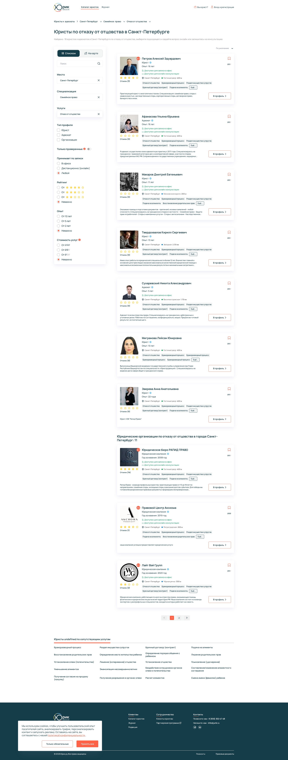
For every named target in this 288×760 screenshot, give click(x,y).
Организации (69, 139)
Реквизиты (200, 754)
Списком (70, 53)
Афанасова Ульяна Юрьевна (160, 116)
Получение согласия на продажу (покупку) (71, 678)
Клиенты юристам (164, 718)
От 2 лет (66, 226)
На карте (93, 53)
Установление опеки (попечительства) (74, 661)
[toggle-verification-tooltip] (84, 149)
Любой (65, 173)
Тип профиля (65, 125)
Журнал (105, 7)
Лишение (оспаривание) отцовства (118, 661)
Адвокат (66, 135)
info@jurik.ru (213, 723)
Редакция (132, 727)
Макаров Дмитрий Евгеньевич (162, 174)
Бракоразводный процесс (67, 647)
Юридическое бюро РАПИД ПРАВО (165, 450)
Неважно (67, 202)
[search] (98, 63)
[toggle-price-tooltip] (79, 240)
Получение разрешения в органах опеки (121, 677)
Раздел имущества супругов (114, 647)
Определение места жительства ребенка (121, 654)
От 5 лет (66, 221)
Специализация (66, 91)
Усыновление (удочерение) (205, 661)
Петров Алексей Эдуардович (161, 58)
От (63, 187)
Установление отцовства (159, 661)
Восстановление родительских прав (73, 654)
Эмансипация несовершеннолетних (118, 669)
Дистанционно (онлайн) (76, 168)
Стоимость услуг (67, 240)
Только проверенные (70, 149)
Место (61, 74)
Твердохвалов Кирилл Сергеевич (164, 232)
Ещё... (193, 87)
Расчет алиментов (155, 677)
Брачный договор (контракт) (161, 647)
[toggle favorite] (229, 58)
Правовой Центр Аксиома (159, 508)
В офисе (66, 163)
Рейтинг (62, 182)
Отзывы (125, 81)
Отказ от (137, 21)
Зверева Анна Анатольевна (160, 389)
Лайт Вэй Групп (152, 565)
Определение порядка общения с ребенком (163, 654)
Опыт (60, 211)
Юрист (65, 130)
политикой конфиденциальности (66, 735)
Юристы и (64, 21)
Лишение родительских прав (206, 654)
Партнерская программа (167, 723)
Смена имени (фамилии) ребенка (208, 677)
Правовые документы (225, 754)
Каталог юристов (90, 7)
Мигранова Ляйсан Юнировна (162, 338)
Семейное (113, 21)
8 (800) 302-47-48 (217, 718)
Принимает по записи (70, 158)
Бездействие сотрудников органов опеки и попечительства (164, 669)
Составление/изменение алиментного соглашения (211, 669)
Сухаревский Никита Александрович (166, 283)
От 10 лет (67, 216)
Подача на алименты (202, 647)
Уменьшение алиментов (66, 669)
